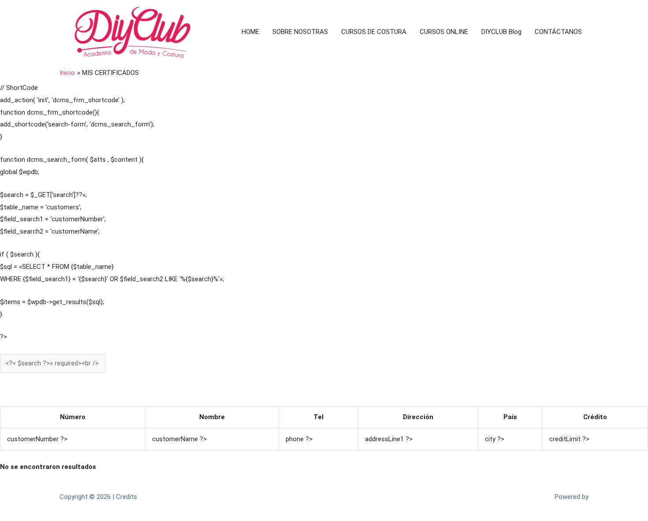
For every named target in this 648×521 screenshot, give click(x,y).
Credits (126, 497)
